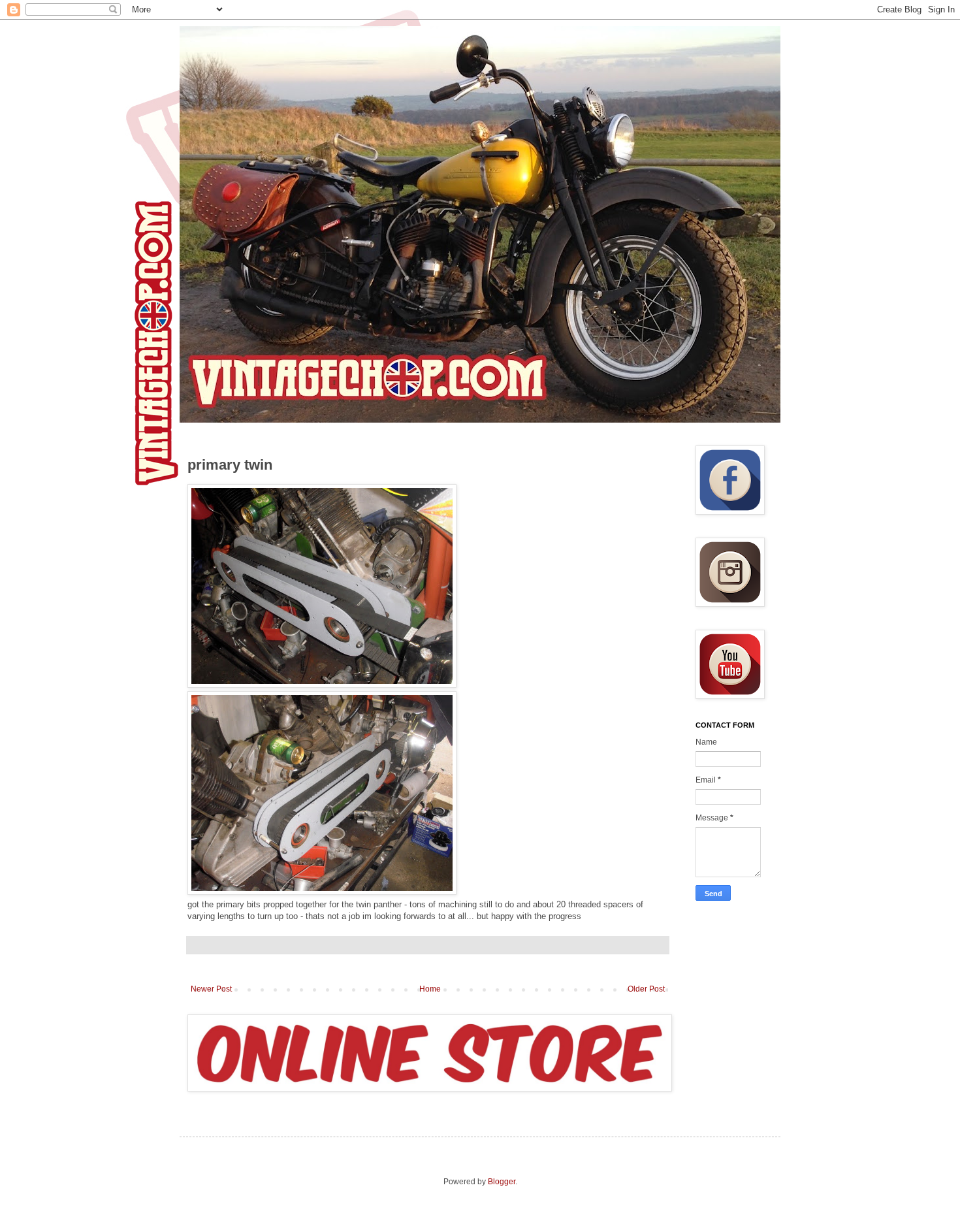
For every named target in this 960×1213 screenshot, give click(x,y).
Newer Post (211, 989)
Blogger (501, 1181)
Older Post (646, 989)
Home (430, 989)
